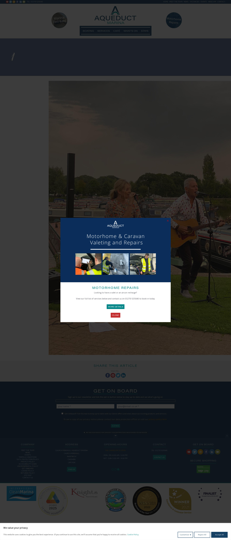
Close (115, 315)
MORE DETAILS (115, 306)
